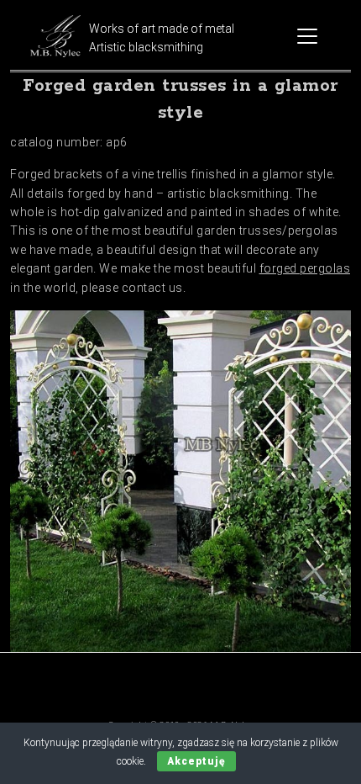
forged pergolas (305, 268)
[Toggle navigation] (307, 36)
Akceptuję (196, 761)
